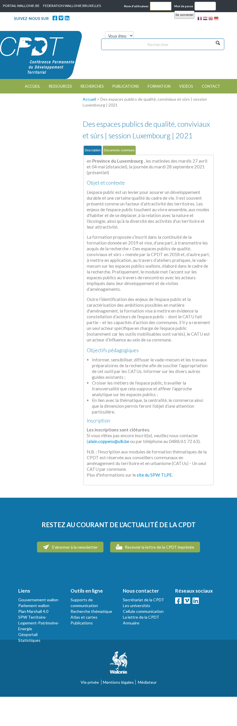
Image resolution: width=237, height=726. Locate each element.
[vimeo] (61, 18)
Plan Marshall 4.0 (33, 611)
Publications (125, 86)
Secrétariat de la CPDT (143, 599)
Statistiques (29, 640)
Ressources (60, 86)
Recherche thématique (91, 611)
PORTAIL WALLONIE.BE (21, 5)
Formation (159, 86)
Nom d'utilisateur (136, 6)
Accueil (32, 86)
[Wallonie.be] (118, 664)
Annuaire (131, 622)
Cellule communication (143, 611)
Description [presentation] (93, 150)
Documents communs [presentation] (119, 150)
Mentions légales (118, 682)
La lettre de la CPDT (141, 617)
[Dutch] (205, 19)
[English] (210, 19)
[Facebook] (55, 18)
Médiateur (147, 682)
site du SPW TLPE (154, 474)
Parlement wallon (33, 605)
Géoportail (28, 634)
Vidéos (186, 86)
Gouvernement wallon (38, 599)
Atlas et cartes (84, 617)
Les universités (136, 605)
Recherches (92, 86)
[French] (199, 19)
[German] (216, 19)
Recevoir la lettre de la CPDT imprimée (159, 547)
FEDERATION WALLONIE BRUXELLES (72, 5)
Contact (211, 86)
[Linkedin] (67, 18)
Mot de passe (183, 6)
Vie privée (90, 682)
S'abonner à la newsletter (74, 547)
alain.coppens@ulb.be (108, 441)
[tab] (93, 150)
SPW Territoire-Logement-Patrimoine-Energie (38, 623)
